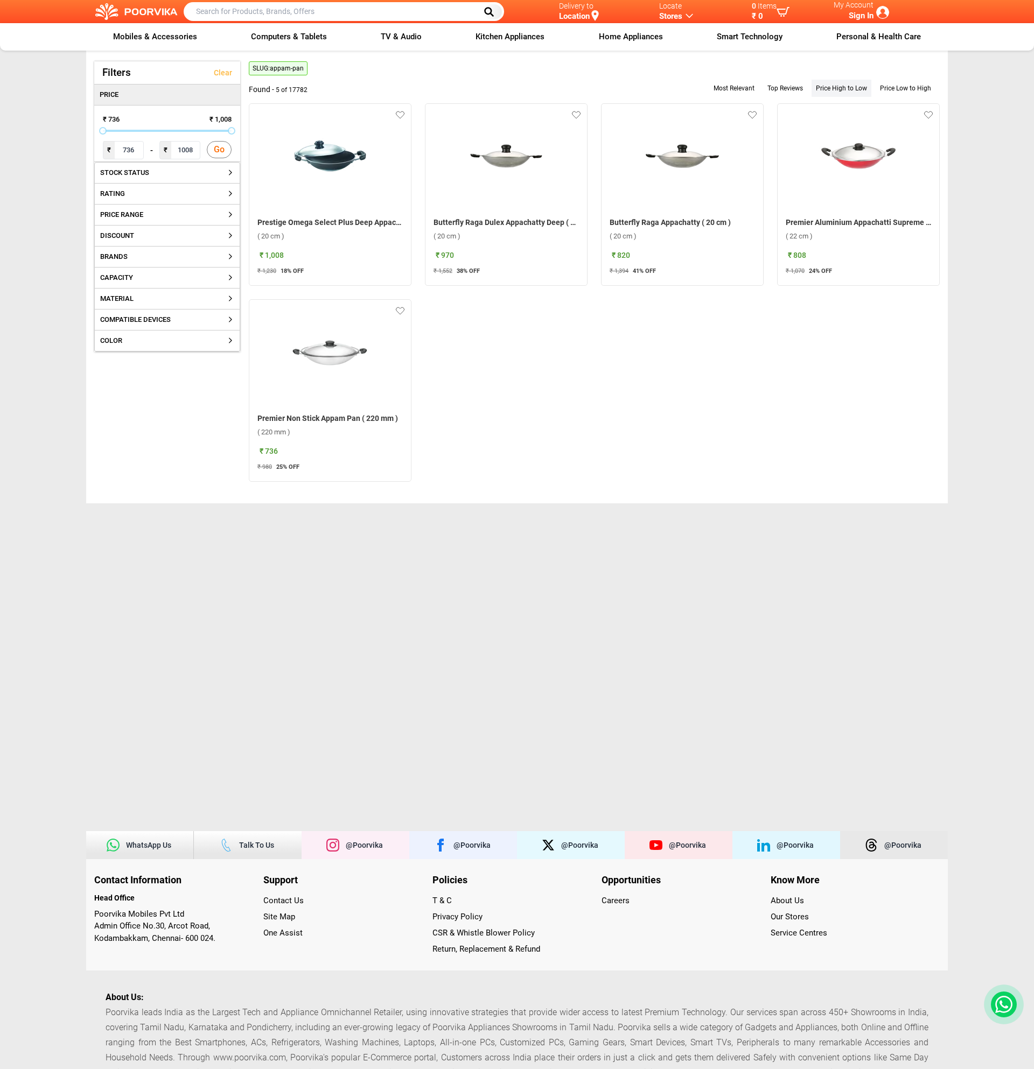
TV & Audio (401, 36)
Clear (223, 72)
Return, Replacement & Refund (486, 949)
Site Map (279, 917)
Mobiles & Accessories (155, 36)
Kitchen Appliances (510, 36)
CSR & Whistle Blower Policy (483, 933)
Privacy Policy (457, 917)
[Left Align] (493, 11)
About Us (787, 900)
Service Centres (799, 933)
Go (219, 149)
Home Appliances (631, 36)
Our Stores (790, 917)
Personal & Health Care (878, 36)
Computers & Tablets (289, 36)
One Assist (283, 933)
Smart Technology (750, 36)
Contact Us (283, 900)
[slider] (103, 131)
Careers (616, 900)
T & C (442, 900)
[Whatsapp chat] (1001, 1004)
